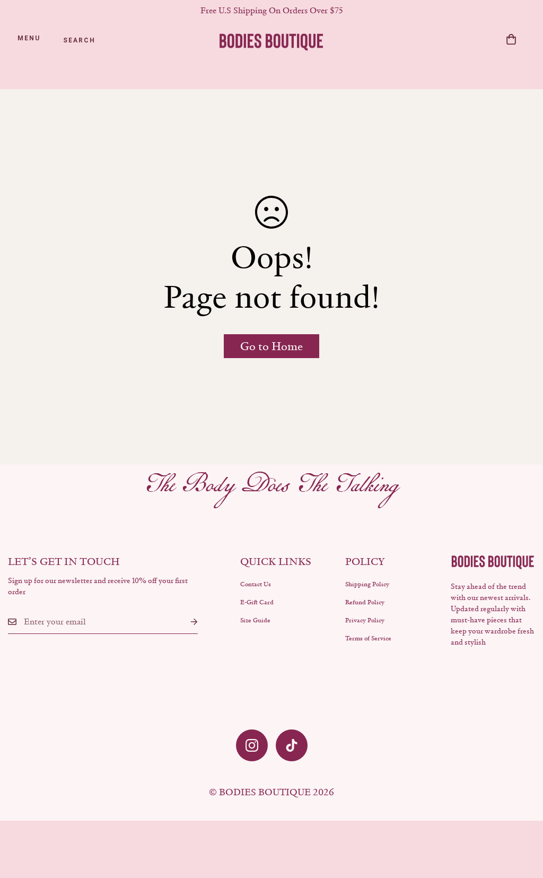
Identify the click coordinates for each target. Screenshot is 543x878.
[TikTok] (292, 745)
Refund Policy (364, 602)
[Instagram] (252, 745)
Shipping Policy (367, 584)
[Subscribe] (185, 622)
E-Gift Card (257, 602)
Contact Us (255, 584)
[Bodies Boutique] (271, 40)
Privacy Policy (364, 620)
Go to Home (271, 346)
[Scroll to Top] (522, 820)
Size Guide (255, 620)
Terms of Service (368, 638)
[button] (511, 39)
